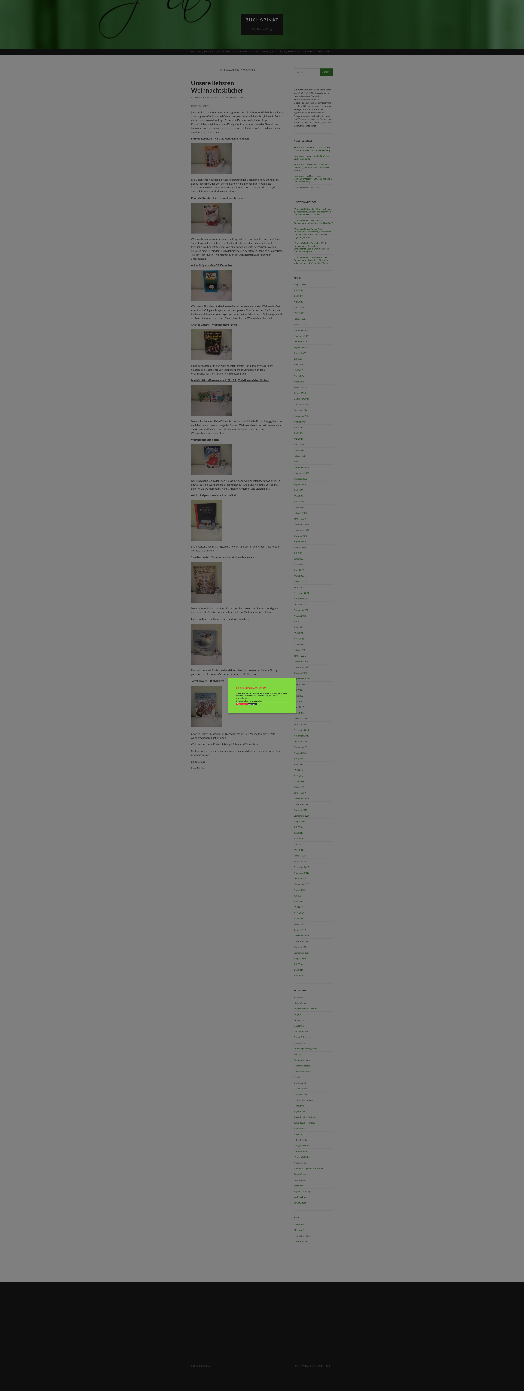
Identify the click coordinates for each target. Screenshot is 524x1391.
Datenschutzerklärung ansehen (249, 701)
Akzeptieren (242, 704)
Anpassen (252, 704)
